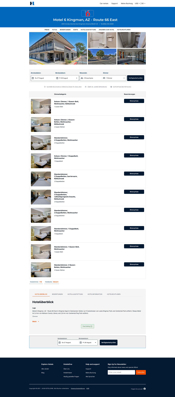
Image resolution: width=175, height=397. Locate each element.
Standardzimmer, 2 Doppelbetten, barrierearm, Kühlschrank (65, 176)
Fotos (54, 29)
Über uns (66, 369)
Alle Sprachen (90, 376)
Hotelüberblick (41, 294)
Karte (75, 29)
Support (115, 3)
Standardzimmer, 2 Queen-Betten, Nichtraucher (65, 266)
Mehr (34, 321)
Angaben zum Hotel (106, 29)
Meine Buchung (127, 3)
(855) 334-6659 (108, 24)
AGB (87, 388)
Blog (42, 373)
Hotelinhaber (67, 373)
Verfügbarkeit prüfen (136, 78)
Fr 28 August (63, 78)
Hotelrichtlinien (123, 29)
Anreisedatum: (36, 73)
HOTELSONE (49, 388)
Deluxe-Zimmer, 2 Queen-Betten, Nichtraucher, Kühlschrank (64, 122)
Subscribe (141, 372)
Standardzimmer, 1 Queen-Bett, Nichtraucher (66, 248)
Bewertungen (65, 29)
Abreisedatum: (60, 73)
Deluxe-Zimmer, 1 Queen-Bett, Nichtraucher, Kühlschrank (66, 102)
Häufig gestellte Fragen (71, 376)
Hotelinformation (95, 294)
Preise (47, 29)
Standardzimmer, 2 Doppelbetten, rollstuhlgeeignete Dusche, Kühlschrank (65, 195)
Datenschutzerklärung (78, 388)
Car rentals (104, 3)
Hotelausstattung (88, 29)
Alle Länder (45, 369)
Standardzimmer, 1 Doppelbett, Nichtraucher (66, 230)
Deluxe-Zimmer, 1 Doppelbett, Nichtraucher (66, 157)
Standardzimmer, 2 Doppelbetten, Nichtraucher (66, 139)
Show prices (134, 101)
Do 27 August (39, 78)
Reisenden (83, 73)
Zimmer (105, 73)
